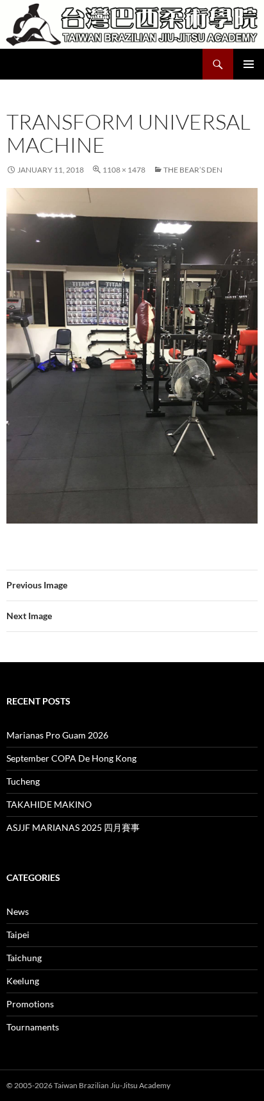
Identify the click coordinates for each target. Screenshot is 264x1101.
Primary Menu (248, 64)
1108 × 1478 (124, 170)
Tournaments (32, 1026)
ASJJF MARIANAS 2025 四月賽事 (73, 827)
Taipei (17, 934)
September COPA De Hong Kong (71, 758)
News (17, 911)
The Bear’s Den (192, 170)
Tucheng (23, 781)
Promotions (30, 1003)
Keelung (22, 980)
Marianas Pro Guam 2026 (57, 735)
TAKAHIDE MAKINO (49, 804)
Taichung (24, 957)
